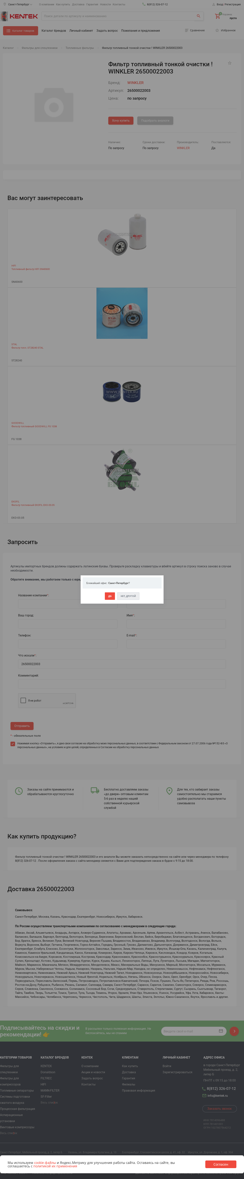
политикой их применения (55, 1166)
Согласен (221, 1164)
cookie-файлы (45, 1162)
